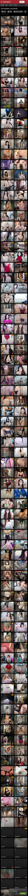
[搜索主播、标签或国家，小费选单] (26, 5)
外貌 (4, 11)
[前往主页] (8, 1)
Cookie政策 (15, 890)
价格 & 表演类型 (19, 11)
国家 (11, 11)
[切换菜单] (1, 2)
